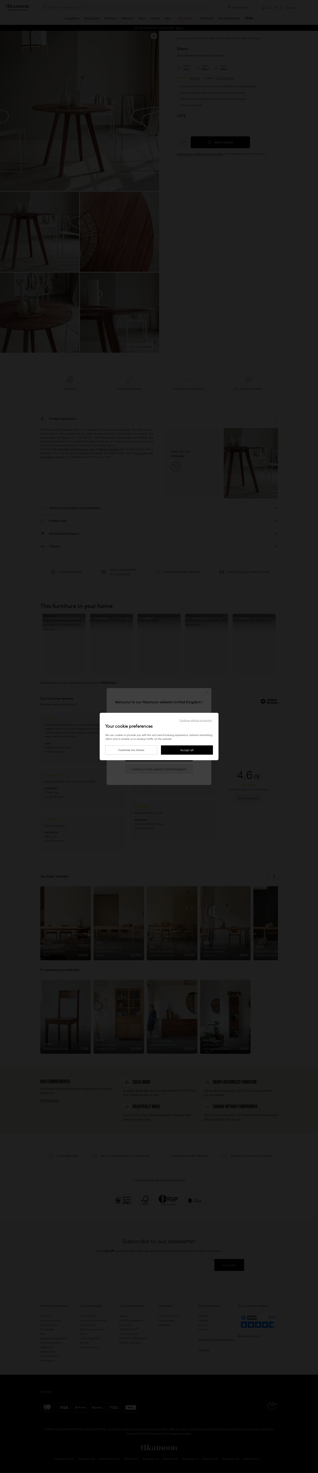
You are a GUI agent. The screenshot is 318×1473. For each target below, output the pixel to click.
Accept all (187, 750)
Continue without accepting (196, 720)
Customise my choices (131, 750)
